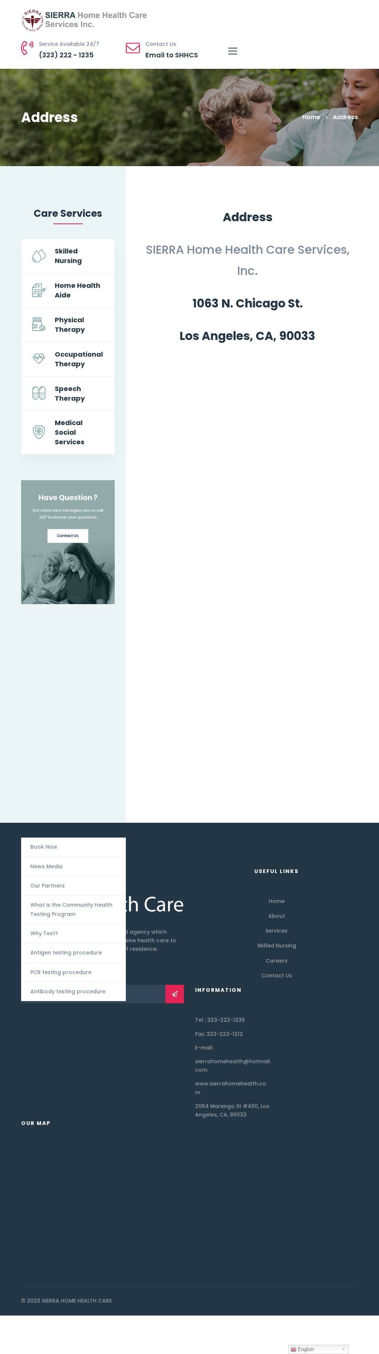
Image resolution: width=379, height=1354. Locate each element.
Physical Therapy (70, 324)
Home (311, 117)
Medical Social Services (69, 432)
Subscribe (174, 994)
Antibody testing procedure (67, 991)
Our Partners (47, 885)
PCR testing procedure (60, 972)
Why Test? (44, 933)
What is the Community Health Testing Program (71, 909)
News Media (46, 866)
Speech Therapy (70, 393)
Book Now (43, 847)
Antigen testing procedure (66, 952)
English (305, 1349)
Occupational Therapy (79, 359)
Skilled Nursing (68, 255)
